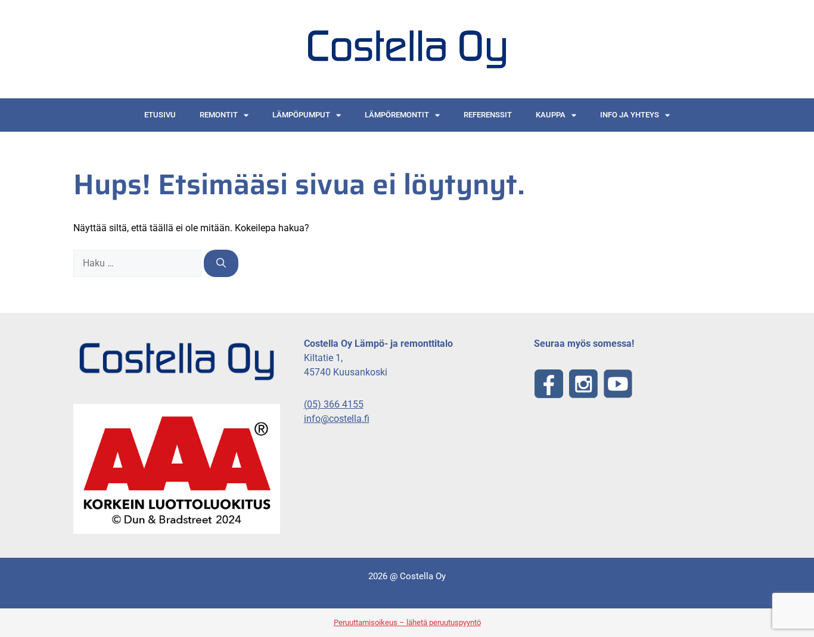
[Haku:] (138, 263)
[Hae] (221, 263)
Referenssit (488, 114)
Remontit (219, 114)
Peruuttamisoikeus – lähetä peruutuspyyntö (407, 622)
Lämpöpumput (301, 114)
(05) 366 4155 (333, 404)
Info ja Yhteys (629, 114)
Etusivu (160, 114)
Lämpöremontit (397, 114)
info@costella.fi (336, 418)
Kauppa (551, 114)
